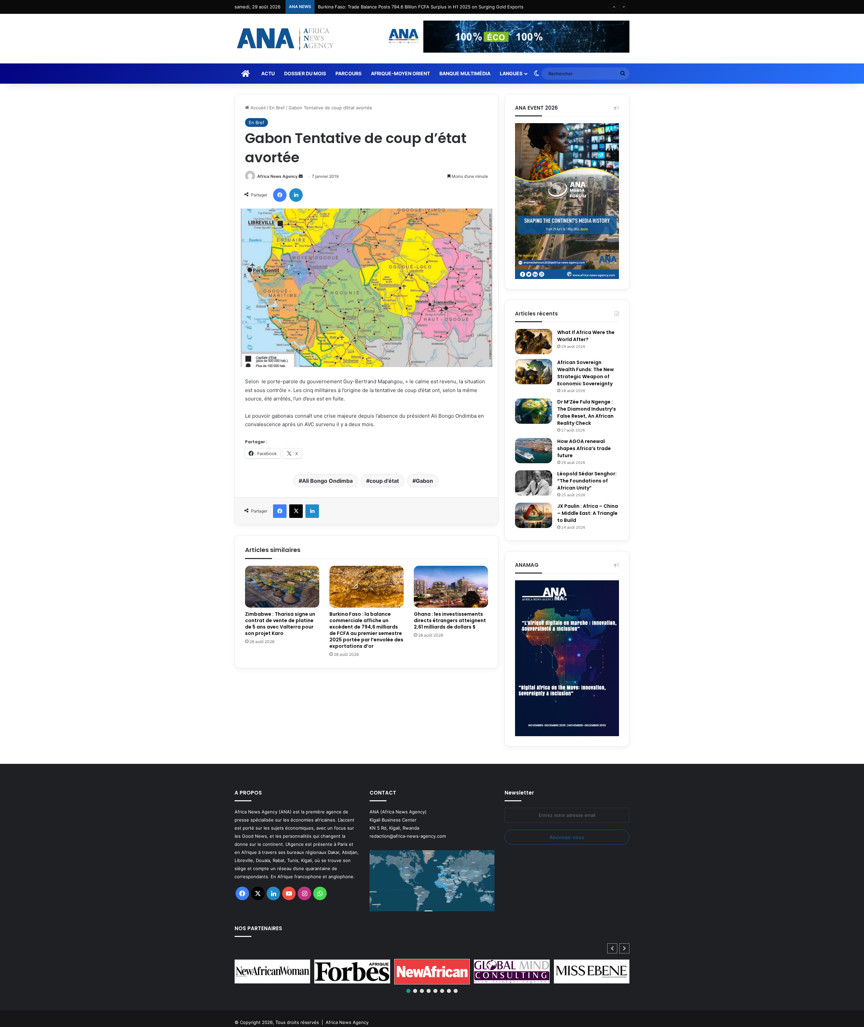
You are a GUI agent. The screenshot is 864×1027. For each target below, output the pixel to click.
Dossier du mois (305, 73)
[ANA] (284, 38)
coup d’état (384, 480)
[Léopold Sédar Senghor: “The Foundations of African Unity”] (533, 483)
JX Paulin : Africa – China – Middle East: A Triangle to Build (587, 513)
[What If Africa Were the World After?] (533, 341)
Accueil (257, 107)
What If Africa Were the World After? (586, 336)
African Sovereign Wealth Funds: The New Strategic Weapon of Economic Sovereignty (585, 373)
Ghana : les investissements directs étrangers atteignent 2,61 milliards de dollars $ (450, 620)
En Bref (277, 107)
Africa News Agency (277, 176)
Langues (511, 73)
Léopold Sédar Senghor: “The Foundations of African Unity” (587, 480)
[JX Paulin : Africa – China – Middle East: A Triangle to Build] (533, 515)
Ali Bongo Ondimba (327, 480)
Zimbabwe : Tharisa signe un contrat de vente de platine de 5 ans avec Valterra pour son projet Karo (280, 624)
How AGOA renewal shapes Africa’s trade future (584, 448)
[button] (624, 948)
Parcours (348, 73)
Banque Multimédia (464, 73)
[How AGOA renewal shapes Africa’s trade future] (533, 450)
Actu (268, 73)
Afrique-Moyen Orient (400, 73)
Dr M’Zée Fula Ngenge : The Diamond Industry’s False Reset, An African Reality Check (586, 412)
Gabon (424, 480)
